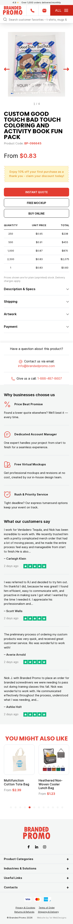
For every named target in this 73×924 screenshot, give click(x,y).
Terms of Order (47, 907)
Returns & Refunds (24, 912)
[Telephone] (32, 10)
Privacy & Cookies (25, 907)
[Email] (44, 10)
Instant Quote (36, 192)
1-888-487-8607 (49, 378)
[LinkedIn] (36, 846)
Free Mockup (36, 203)
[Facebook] (28, 846)
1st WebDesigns (57, 917)
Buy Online (36, 213)
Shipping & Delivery (48, 912)
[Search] (5, 19)
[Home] (12, 10)
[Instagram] (44, 846)
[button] (7, 68)
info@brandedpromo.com (36, 366)
